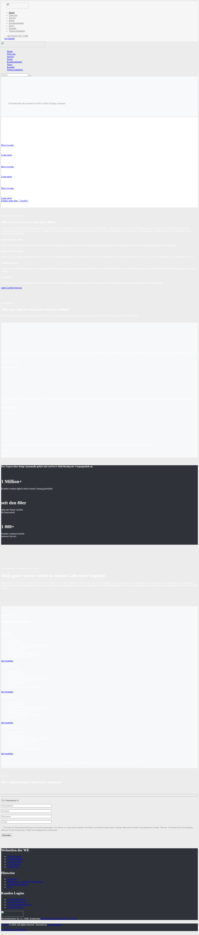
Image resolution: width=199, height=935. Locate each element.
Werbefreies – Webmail (9, 161)
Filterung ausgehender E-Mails (12, 251)
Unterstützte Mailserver (9, 263)
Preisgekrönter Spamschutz (10, 139)
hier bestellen (7, 852)
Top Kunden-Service (8, 182)
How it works (7, 145)
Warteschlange (6, 277)
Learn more (6, 155)
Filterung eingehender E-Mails (11, 239)
